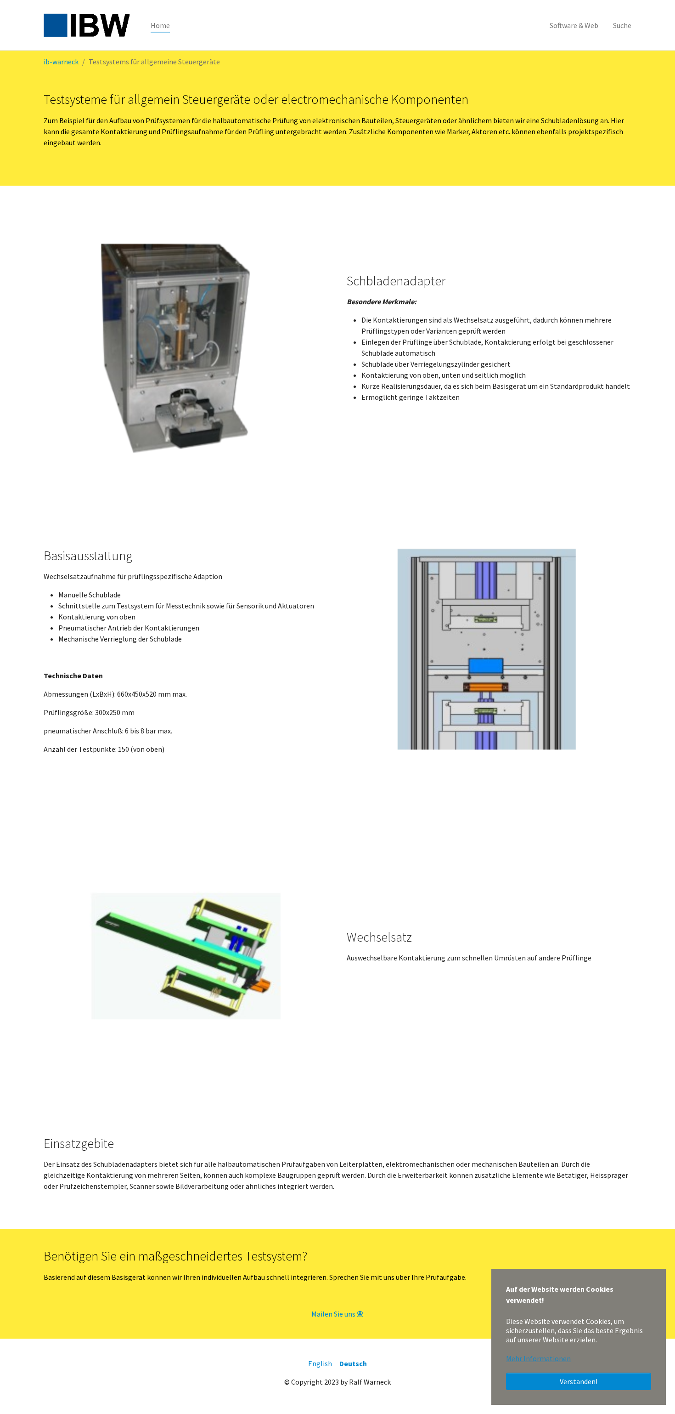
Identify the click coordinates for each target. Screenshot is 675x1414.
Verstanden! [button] (578, 1381)
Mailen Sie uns (333, 1313)
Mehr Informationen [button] (538, 1358)
